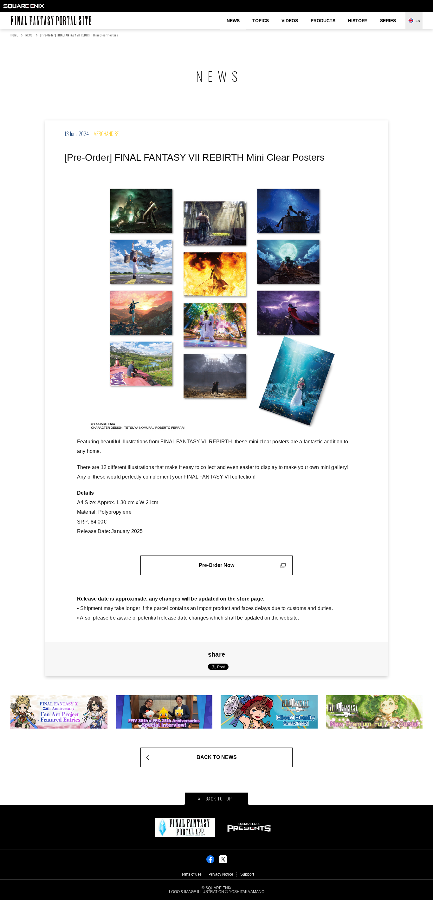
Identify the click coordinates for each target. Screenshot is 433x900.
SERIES (388, 20)
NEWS (233, 20)
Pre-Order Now (216, 565)
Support (247, 874)
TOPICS (260, 20)
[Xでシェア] (223, 861)
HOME (14, 35)
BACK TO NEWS (217, 757)
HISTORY (357, 20)
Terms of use (191, 874)
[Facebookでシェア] (210, 861)
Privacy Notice (221, 874)
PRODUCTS (323, 20)
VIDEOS (289, 20)
